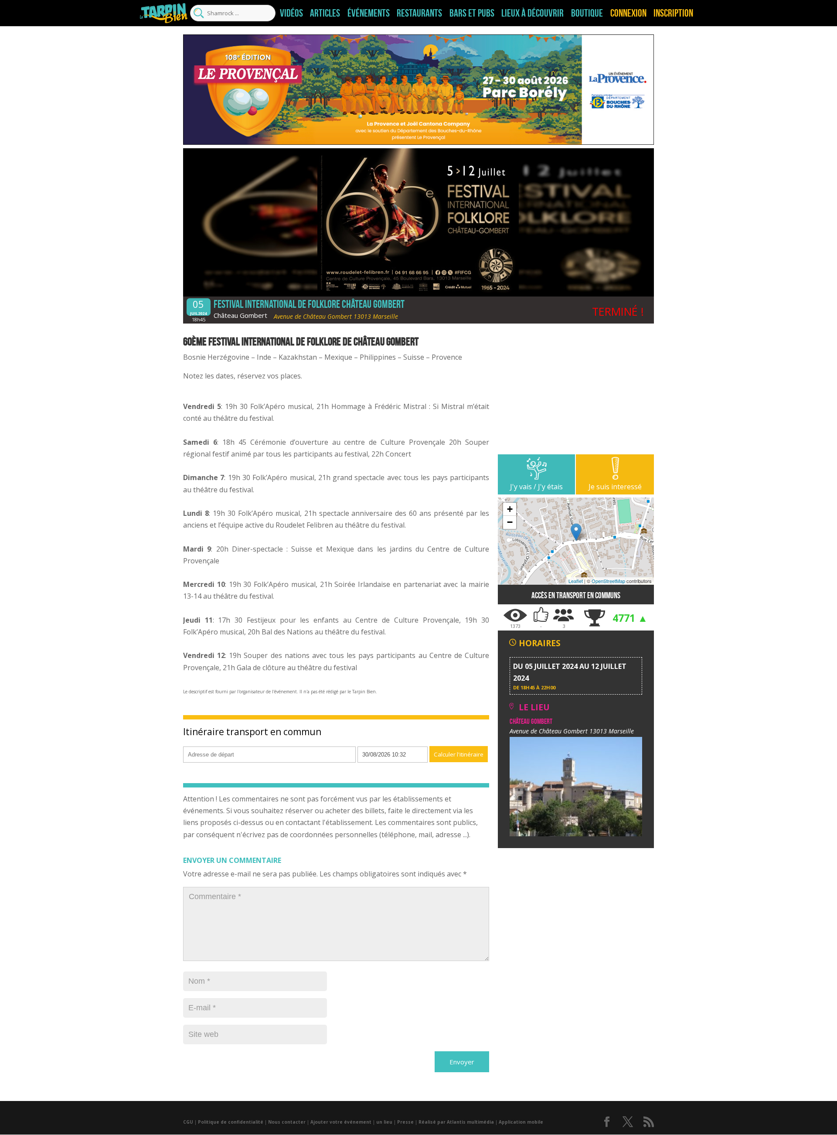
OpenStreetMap (608, 580)
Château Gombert (240, 315)
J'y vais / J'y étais (536, 486)
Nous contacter (287, 1122)
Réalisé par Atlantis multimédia (456, 1122)
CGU (188, 1122)
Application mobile (521, 1122)
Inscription (673, 13)
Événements (368, 13)
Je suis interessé (615, 486)
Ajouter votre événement (340, 1122)
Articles (325, 13)
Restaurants (419, 13)
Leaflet (575, 580)
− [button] (510, 522)
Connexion (628, 13)
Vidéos (291, 13)
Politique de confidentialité (230, 1122)
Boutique (587, 13)
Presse (405, 1122)
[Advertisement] (576, 393)
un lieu (384, 1122)
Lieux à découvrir (532, 13)
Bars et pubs (471, 13)
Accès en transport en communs (575, 595)
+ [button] (510, 509)
